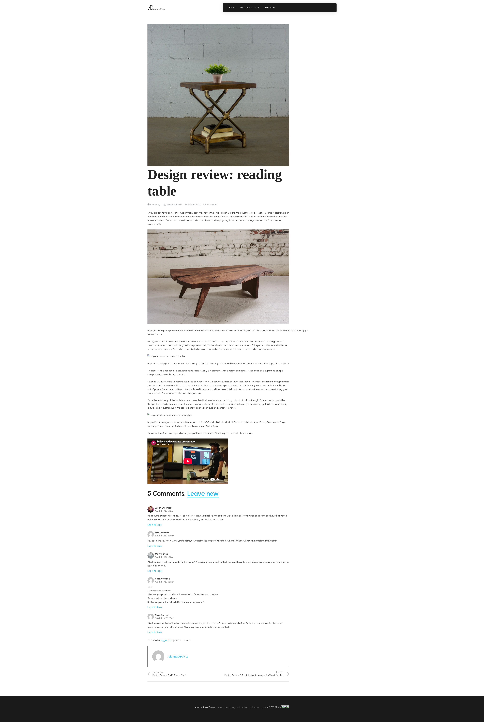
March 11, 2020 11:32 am (164, 511)
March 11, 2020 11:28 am (164, 536)
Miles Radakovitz (174, 204)
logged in (165, 640)
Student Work (194, 204)
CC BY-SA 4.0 (274, 707)
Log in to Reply (154, 524)
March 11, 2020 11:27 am (164, 618)
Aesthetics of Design (206, 707)
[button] (276, 7)
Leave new (203, 493)
